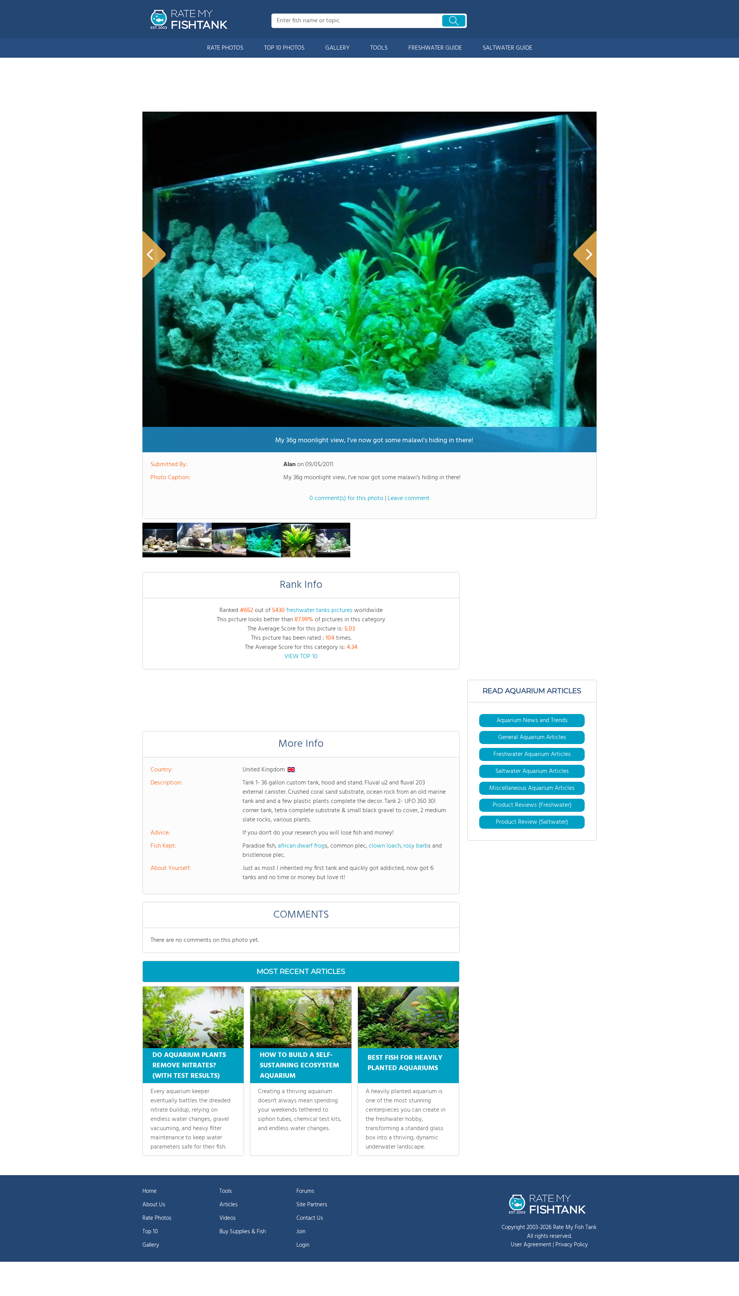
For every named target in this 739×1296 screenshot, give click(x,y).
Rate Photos (156, 1218)
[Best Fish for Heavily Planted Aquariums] (408, 1017)
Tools (225, 1191)
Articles (228, 1204)
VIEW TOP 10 (301, 657)
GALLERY (337, 48)
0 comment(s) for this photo (346, 498)
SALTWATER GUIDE (507, 48)
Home (149, 1191)
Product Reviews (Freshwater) (532, 805)
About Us (153, 1204)
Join (301, 1231)
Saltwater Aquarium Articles (532, 771)
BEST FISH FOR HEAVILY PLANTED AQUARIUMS (405, 1063)
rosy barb (415, 846)
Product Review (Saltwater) (532, 822)
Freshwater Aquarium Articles (532, 754)
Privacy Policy (571, 1244)
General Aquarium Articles (532, 737)
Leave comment (409, 498)
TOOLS (379, 48)
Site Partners (311, 1204)
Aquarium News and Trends (532, 721)
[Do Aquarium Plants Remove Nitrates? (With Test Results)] (193, 1017)
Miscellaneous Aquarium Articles (532, 788)
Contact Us (309, 1218)
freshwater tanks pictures (319, 610)
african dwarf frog (301, 846)
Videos (227, 1218)
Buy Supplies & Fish (242, 1231)
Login (302, 1245)
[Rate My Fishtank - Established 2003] (190, 19)
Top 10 (150, 1231)
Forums (305, 1191)
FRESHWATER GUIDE (435, 48)
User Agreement (531, 1244)
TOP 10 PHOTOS (284, 48)
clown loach (385, 846)
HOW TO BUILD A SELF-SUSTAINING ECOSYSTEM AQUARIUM (299, 1065)
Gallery (150, 1245)
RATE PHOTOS (225, 48)
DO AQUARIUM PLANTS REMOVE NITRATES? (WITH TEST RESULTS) (189, 1065)
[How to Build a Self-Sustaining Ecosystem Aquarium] (300, 1017)
